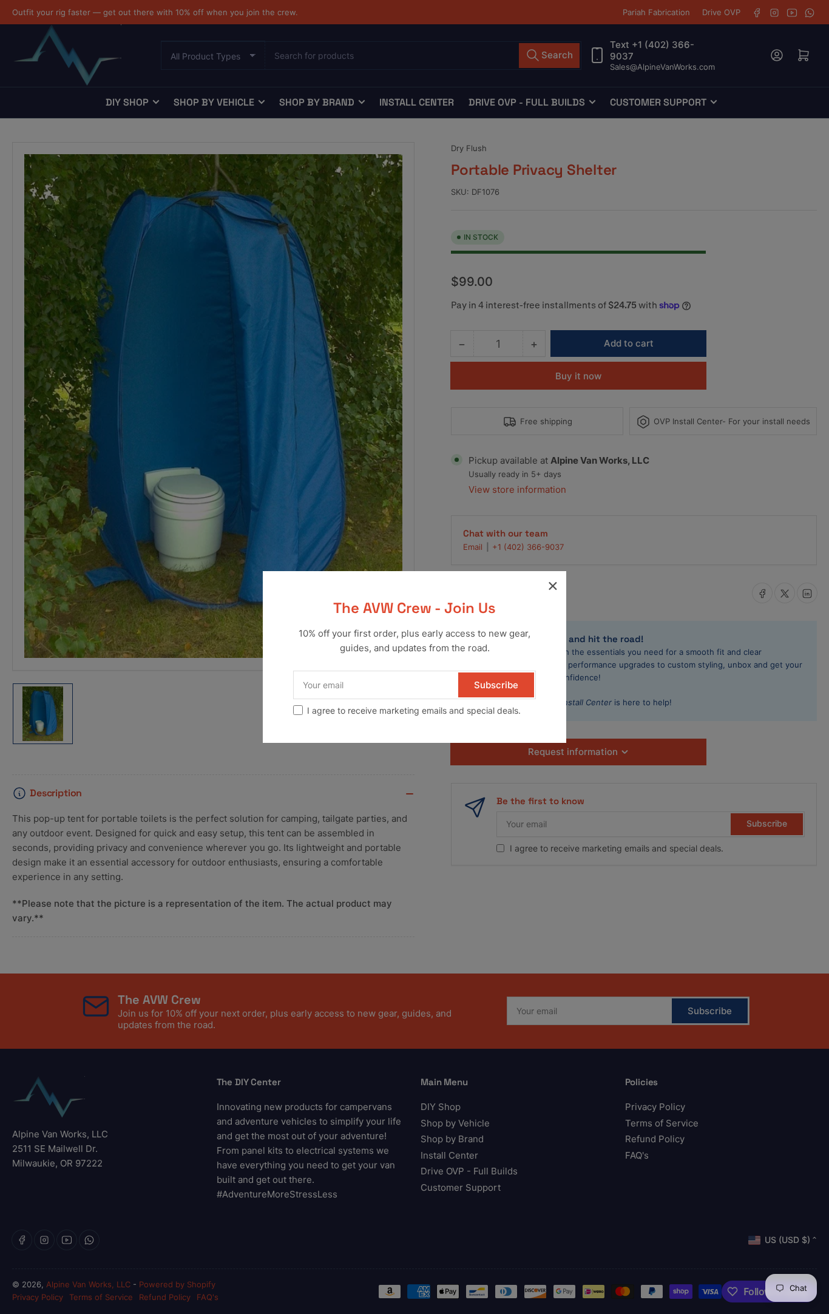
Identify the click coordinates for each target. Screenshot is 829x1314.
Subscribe (496, 685)
